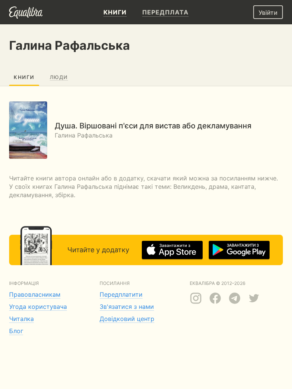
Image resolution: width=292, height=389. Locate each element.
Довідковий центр (127, 319)
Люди (59, 77)
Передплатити (121, 294)
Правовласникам (34, 294)
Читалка (21, 319)
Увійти (268, 12)
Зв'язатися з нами (127, 306)
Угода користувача (38, 306)
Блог (16, 331)
